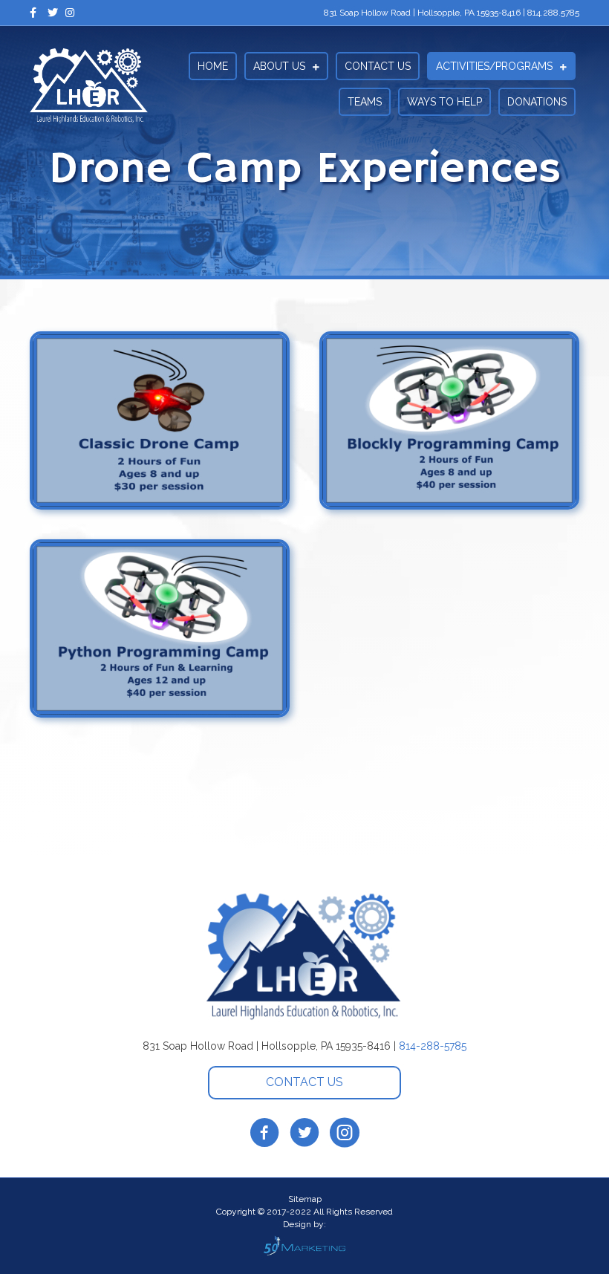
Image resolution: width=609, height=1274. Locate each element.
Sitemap (305, 1199)
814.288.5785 (553, 12)
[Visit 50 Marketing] (304, 1245)
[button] (304, 1082)
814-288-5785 (432, 1046)
